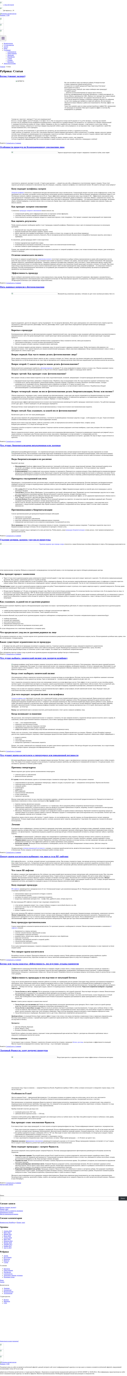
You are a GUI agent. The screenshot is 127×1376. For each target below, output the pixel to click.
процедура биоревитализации (75, 530)
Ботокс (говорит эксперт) (12, 76)
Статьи (9, 58)
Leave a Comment (15, 143)
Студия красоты (9, 45)
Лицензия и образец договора (13, 1275)
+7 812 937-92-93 (8, 5)
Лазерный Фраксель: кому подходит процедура (24, 1050)
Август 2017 (8, 1248)
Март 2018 (7, 1239)
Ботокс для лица (78, 1042)
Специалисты (11, 52)
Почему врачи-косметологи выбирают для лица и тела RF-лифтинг (34, 856)
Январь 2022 (8, 1234)
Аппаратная (7, 1290)
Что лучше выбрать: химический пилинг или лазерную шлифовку (34, 658)
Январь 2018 (8, 1243)
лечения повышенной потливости (34, 848)
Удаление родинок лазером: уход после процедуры (25, 539)
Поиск (2, 1195)
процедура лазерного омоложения (30, 210)
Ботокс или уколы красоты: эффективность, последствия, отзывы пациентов (39, 964)
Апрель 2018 (8, 1237)
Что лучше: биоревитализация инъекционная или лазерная (30, 445)
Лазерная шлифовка (17, 192)
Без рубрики (8, 1257)
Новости (6, 1261)
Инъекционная (8, 1291)
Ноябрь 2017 (8, 1246)
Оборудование (12, 53)
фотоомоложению (46, 368)
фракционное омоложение (34, 1141)
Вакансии (7, 1259)
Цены (5, 48)
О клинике (7, 50)
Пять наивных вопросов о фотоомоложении (22, 287)
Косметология (8, 43)
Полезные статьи (9, 1277)
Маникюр (7, 1301)
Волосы (6, 1299)
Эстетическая (8, 1293)
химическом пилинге (45, 259)
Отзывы (10, 60)
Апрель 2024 (8, 1231)
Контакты (10, 62)
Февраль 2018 (8, 1241)
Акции (6, 47)
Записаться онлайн (10, 63)
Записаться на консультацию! (9, 1341)
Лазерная (6, 1288)
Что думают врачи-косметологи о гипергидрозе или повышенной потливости (39, 755)
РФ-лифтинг (15, 889)
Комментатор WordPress (7, 1222)
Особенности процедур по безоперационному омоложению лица (32, 147)
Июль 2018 (7, 1236)
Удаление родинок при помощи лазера (52, 544)
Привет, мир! (4, 1209)
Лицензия (10, 55)
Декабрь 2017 (8, 1244)
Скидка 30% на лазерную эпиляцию (11, 1211)
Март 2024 (7, 1232)
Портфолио (11, 57)
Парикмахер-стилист (6, 1212)
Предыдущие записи (6, 1184)
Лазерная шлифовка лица (18, 698)
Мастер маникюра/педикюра (9, 1214)
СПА (5, 1303)
